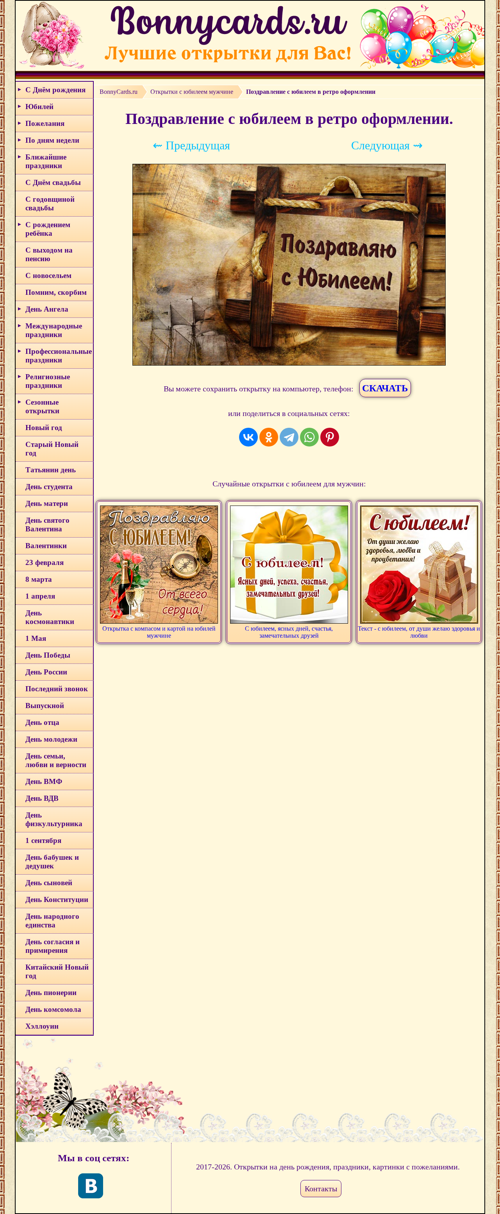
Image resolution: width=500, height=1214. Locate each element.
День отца (42, 722)
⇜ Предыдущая (191, 145)
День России (46, 672)
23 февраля (44, 562)
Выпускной (44, 705)
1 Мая (35, 638)
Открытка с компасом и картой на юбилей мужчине (159, 632)
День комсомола (53, 1009)
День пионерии (51, 992)
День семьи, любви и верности (55, 760)
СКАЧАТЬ (385, 388)
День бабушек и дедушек (52, 861)
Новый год (43, 427)
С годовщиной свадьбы (50, 203)
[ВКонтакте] (248, 437)
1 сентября (43, 840)
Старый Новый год (52, 448)
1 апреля (40, 596)
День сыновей (48, 883)
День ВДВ (42, 798)
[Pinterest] (329, 437)
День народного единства (52, 920)
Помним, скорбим (56, 292)
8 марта (38, 579)
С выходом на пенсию (49, 254)
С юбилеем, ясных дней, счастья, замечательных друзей (289, 632)
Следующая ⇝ (387, 145)
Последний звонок (56, 689)
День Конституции (56, 899)
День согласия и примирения (52, 946)
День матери (46, 503)
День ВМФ (43, 781)
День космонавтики (49, 617)
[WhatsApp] (309, 437)
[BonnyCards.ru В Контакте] (90, 1185)
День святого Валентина (47, 524)
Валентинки (46, 546)
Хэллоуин (42, 1026)
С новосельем (48, 275)
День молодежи (51, 739)
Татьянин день (50, 470)
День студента (49, 486)
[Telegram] (289, 437)
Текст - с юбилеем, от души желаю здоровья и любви (419, 632)
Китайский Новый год (57, 971)
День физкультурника (53, 819)
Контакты (321, 1188)
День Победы (47, 655)
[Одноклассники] (268, 437)
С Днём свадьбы (53, 182)
